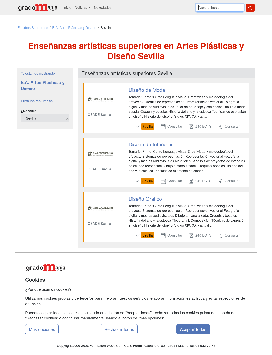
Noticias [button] (81, 7)
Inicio (67, 7)
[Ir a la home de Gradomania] (37, 7)
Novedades (102, 7)
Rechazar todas (119, 329)
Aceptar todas (193, 329)
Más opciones (42, 329)
